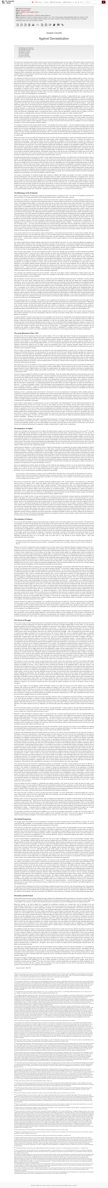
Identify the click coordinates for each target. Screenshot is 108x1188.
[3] (21, 105)
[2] (19, 102)
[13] (38, 478)
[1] (53, 86)
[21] (32, 799)
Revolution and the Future (24, 56)
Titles (44, 1185)
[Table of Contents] (33, 2)
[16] (22, 578)
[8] (24, 316)
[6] (40, 247)
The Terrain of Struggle (23, 53)
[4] (82, 112)
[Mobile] (73, 2)
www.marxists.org (45, 15)
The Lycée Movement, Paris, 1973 (26, 49)
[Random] (78, 2)
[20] (24, 788)
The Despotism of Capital (24, 51)
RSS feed (39, 1185)
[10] (90, 353)
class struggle (30, 12)
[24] (90, 924)
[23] (44, 905)
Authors (49, 1185)
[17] (87, 646)
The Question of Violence (24, 52)
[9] (65, 326)
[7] (86, 301)
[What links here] (62, 25)
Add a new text (73, 1185)
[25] (37, 960)
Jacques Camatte (25, 10)
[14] (57, 484)
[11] (32, 385)
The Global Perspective (23, 55)
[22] (89, 901)
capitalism (23, 12)
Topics (53, 1185)
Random (33, 1185)
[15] (60, 567)
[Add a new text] (81, 2)
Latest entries (59, 1185)
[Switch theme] (83, 2)
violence (37, 12)
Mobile (66, 1185)
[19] (64, 701)
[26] (50, 964)
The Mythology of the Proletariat (25, 48)
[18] (35, 687)
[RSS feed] (76, 2)
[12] (87, 430)
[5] (84, 144)
